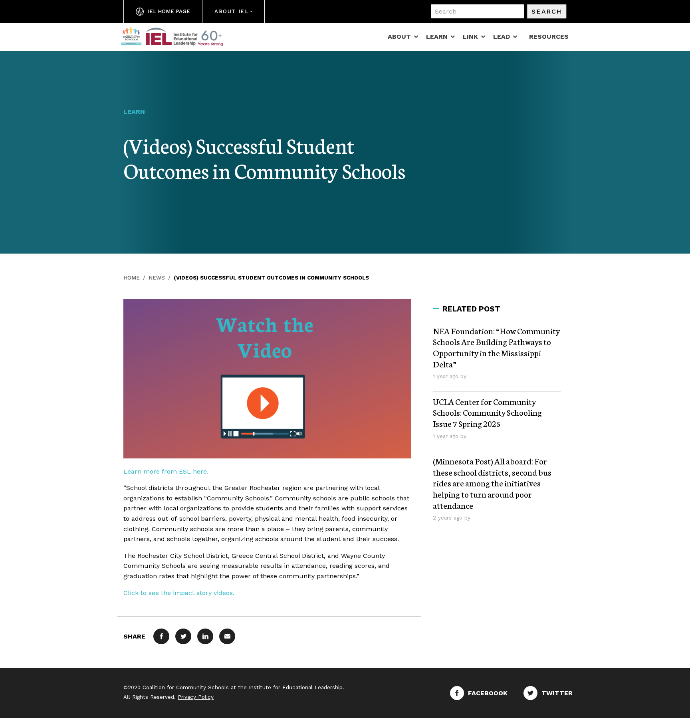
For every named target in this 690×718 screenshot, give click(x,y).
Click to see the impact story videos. (178, 593)
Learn (437, 36)
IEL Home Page (169, 11)
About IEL (231, 11)
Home (131, 278)
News (157, 278)
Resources (549, 36)
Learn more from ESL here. (165, 471)
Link (470, 36)
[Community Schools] (181, 36)
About (399, 36)
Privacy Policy (196, 697)
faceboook (488, 693)
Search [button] (546, 11)
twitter (557, 693)
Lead (501, 36)
